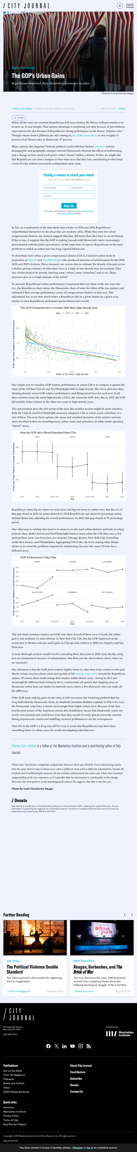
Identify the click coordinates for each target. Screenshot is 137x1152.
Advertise (8, 1107)
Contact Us (76, 1091)
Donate (21, 800)
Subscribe (76, 1078)
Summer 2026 (55, 991)
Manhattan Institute (14, 1111)
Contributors (77, 1072)
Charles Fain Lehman (23, 67)
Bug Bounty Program (15, 1124)
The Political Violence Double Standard (32, 969)
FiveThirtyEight (52, 260)
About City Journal (81, 1065)
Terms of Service (68, 213)
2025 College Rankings (16, 1091)
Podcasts (8, 1079)
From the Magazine (19, 991)
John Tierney (13, 961)
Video (6, 1087)
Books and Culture (13, 1083)
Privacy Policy (88, 211)
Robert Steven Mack (84, 961)
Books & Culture (84, 991)
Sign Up (69, 205)
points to (100, 146)
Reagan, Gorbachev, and (98, 969)
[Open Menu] (130, 6)
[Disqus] (68, 861)
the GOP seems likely (84, 135)
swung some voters (87, 673)
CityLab (32, 260)
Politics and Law (44, 108)
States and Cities (64, 108)
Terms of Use (10, 1120)
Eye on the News (12, 1070)
